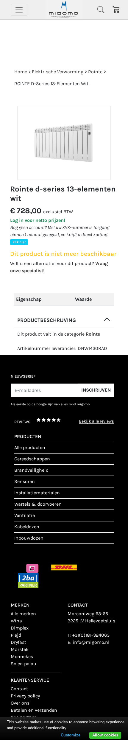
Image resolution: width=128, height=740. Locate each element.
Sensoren (24, 481)
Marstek (20, 649)
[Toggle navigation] (19, 10)
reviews (22, 422)
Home (20, 71)
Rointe (93, 334)
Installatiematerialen (37, 493)
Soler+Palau (23, 663)
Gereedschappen (32, 459)
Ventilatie (24, 515)
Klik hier (19, 242)
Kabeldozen (26, 526)
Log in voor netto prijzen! (37, 220)
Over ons (20, 703)
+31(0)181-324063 (91, 635)
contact (19, 688)
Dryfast (18, 642)
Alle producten (29, 447)
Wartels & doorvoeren (38, 504)
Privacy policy (25, 696)
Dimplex (20, 628)
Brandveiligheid (31, 470)
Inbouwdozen (28, 538)
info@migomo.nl (91, 642)
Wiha (16, 621)
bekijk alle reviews (96, 421)
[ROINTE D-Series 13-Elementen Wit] (64, 143)
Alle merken (23, 613)
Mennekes (22, 656)
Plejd (16, 635)
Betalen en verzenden (34, 710)
